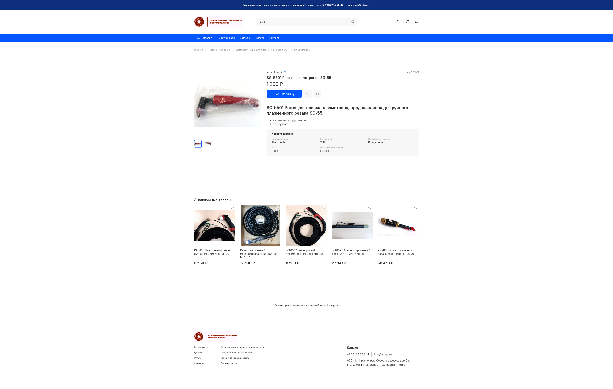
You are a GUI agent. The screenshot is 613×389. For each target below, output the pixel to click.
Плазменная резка (219, 49)
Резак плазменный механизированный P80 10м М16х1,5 (258, 253)
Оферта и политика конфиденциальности (242, 347)
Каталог (207, 37)
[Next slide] (256, 104)
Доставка (245, 37)
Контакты (274, 37)
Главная (198, 49)
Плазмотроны (302, 49)
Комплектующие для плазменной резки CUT (262, 49)
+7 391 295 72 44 (358, 354)
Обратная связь (229, 363)
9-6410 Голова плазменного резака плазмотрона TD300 (396, 252)
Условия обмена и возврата (235, 357)
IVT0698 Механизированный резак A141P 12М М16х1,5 (351, 252)
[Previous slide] (199, 104)
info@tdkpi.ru (362, 5)
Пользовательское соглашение (237, 352)
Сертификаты (227, 37)
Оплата (260, 37)
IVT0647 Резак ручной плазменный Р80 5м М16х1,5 (304, 252)
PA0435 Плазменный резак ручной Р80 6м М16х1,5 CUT (212, 252)
